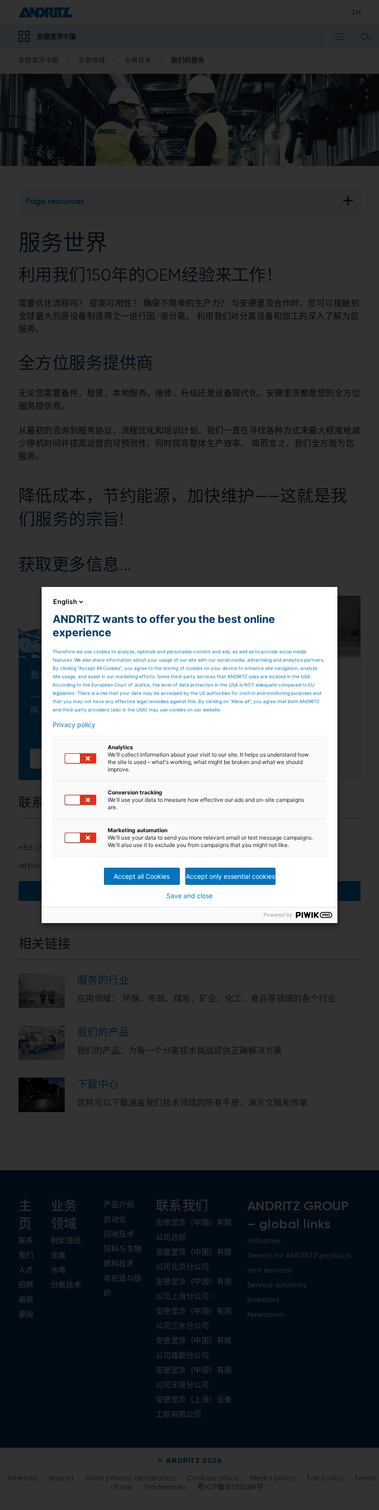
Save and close (189, 896)
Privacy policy (74, 724)
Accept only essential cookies (230, 876)
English (65, 601)
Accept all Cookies (142, 876)
